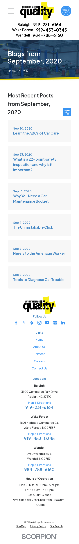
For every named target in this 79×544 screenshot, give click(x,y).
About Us (39, 346)
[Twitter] (24, 323)
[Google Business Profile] (55, 323)
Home (39, 339)
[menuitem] (21, 526)
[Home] (37, 11)
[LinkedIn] (63, 323)
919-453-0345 (51, 30)
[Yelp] (32, 323)
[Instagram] (39, 323)
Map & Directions (39, 402)
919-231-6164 (47, 24)
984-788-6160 (48, 35)
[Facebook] (16, 323)
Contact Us (39, 368)
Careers (39, 361)
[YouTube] (47, 323)
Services (39, 354)
